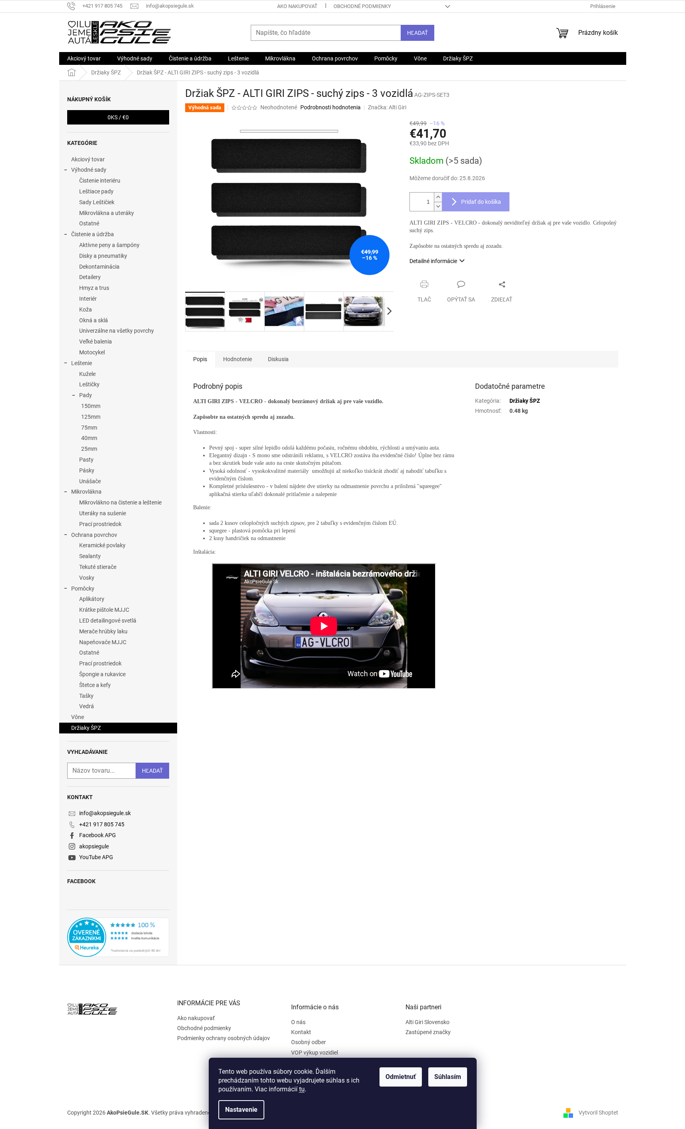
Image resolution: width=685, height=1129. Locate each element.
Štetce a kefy (95, 685)
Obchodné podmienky (362, 6)
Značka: (387, 107)
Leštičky (89, 384)
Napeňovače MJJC (102, 642)
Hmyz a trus (94, 288)
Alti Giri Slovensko (427, 1022)
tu (302, 1089)
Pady (85, 395)
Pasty (86, 459)
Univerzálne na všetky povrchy (116, 330)
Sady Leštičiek (96, 202)
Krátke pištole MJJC (104, 610)
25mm (89, 449)
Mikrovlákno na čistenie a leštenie (120, 502)
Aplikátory (91, 599)
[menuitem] (84, 58)
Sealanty (90, 556)
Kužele (87, 374)
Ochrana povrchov (94, 535)
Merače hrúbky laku (103, 631)
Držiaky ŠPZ (86, 728)
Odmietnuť (400, 1077)
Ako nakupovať (297, 6)
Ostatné (89, 223)
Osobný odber (308, 1042)
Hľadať (417, 33)
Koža (85, 309)
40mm (89, 438)
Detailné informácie (433, 261)
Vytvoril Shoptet (598, 1112)
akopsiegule (94, 846)
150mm (90, 406)
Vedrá (86, 706)
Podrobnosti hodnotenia (330, 107)
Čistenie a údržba (92, 234)
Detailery (90, 277)
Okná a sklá (93, 320)
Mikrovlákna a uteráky (106, 213)
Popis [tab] (200, 359)
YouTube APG (96, 857)
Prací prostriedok (100, 524)
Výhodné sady (88, 170)
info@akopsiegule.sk (105, 813)
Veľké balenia (95, 341)
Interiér (88, 298)
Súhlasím (447, 1077)
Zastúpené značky (428, 1032)
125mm (90, 417)
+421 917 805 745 (101, 824)
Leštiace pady (96, 191)
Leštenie (81, 363)
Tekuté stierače (97, 567)
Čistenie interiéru (99, 180)
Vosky (86, 578)
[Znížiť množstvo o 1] (438, 206)
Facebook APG (97, 835)
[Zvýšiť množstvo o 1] (438, 197)
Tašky (86, 696)
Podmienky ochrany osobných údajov (223, 1038)
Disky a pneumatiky (103, 256)
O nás (298, 1022)
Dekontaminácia (99, 266)
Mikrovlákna (86, 491)
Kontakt (301, 1032)
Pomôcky (82, 588)
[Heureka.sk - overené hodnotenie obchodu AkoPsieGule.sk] (118, 937)
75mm (89, 427)
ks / (118, 117)
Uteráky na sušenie (102, 513)
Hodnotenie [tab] (237, 359)
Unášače (90, 481)
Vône (77, 717)
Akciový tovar (88, 159)
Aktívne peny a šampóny (109, 245)
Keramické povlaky (102, 545)
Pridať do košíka (481, 202)
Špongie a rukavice (102, 674)
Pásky (86, 470)
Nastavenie (241, 1109)
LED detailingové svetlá (107, 620)
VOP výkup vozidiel (314, 1052)
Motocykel (92, 352)
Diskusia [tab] (278, 359)
